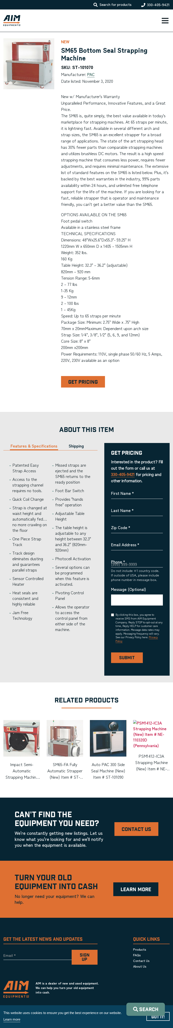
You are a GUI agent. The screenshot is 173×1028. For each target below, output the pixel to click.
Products (139, 949)
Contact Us (136, 829)
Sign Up (84, 957)
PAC (91, 74)
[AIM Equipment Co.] (10, 20)
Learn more (11, 1019)
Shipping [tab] (76, 446)
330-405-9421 (158, 4)
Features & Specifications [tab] (34, 446)
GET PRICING (83, 382)
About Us (139, 966)
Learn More (136, 889)
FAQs (137, 955)
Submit (127, 658)
